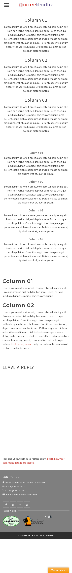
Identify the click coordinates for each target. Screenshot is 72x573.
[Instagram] (20, 505)
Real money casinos (22, 344)
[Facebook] (6, 505)
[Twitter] (13, 505)
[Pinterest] (27, 505)
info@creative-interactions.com (22, 494)
